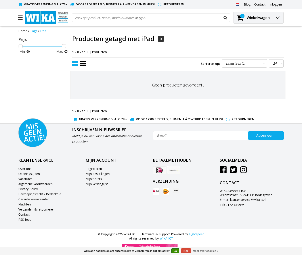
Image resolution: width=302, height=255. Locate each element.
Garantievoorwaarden (34, 199)
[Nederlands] (237, 4)
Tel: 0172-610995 (232, 205)
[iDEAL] (159, 170)
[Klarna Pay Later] (173, 170)
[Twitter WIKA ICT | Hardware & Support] (233, 171)
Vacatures (25, 179)
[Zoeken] (225, 18)
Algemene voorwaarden (35, 184)
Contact (24, 214)
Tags (33, 31)
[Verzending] (156, 191)
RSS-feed (24, 219)
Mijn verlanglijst (97, 184)
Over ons (24, 169)
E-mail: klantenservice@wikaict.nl (243, 199)
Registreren (94, 169)
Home (22, 31)
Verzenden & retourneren (36, 209)
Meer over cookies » (205, 251)
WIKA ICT (166, 238)
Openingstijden (29, 174)
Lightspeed (197, 234)
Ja (175, 251)
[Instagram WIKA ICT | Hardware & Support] (243, 171)
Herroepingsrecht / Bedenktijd (39, 194)
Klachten (24, 204)
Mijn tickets (94, 179)
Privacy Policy (28, 189)
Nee (186, 251)
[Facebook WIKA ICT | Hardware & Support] (223, 171)
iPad (43, 31)
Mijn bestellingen (98, 174)
